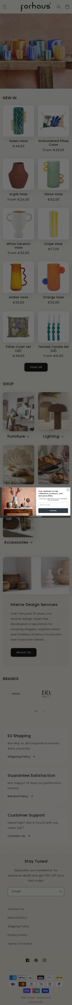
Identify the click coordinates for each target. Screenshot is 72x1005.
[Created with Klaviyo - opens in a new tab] (36, 517)
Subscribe (53, 510)
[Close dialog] (68, 489)
